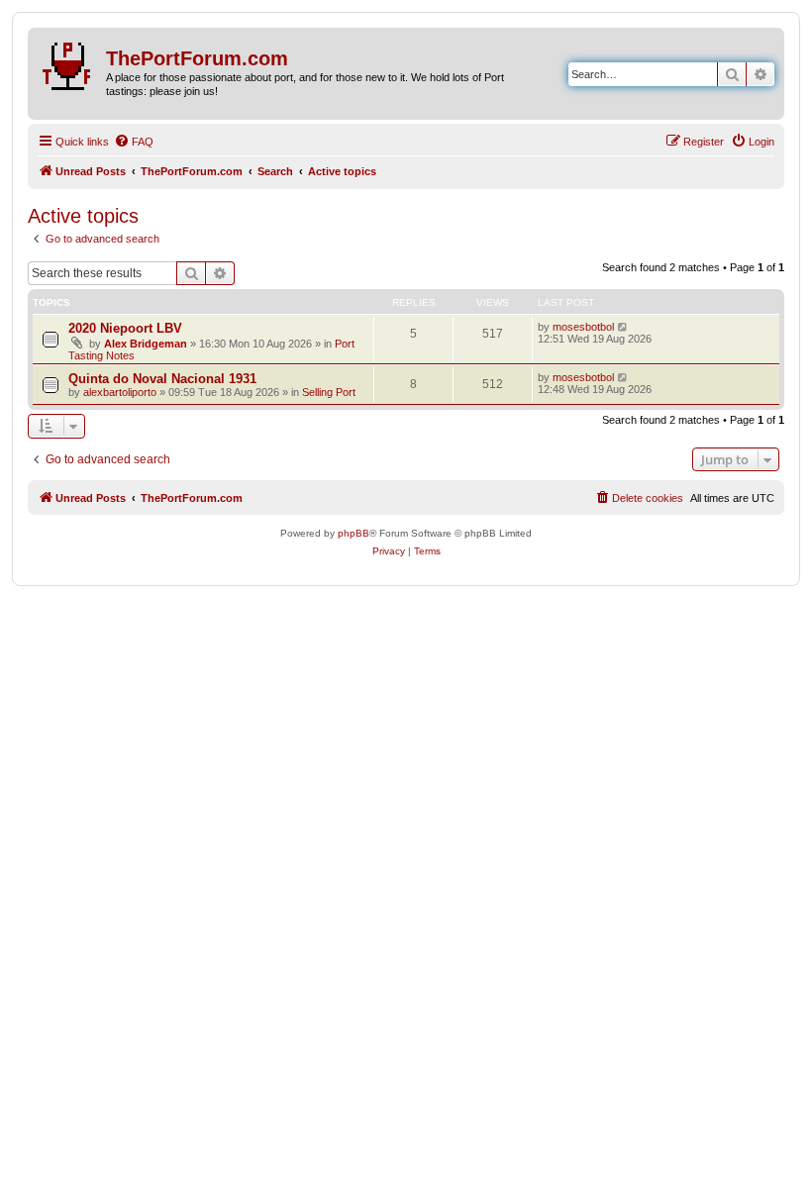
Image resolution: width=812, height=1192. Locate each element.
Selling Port (328, 392)
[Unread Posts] (69, 62)
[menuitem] (133, 141)
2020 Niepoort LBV (125, 328)
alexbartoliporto (119, 392)
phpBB (353, 533)
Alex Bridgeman (145, 343)
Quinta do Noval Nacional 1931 (162, 378)
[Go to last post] (623, 327)
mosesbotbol (583, 327)
